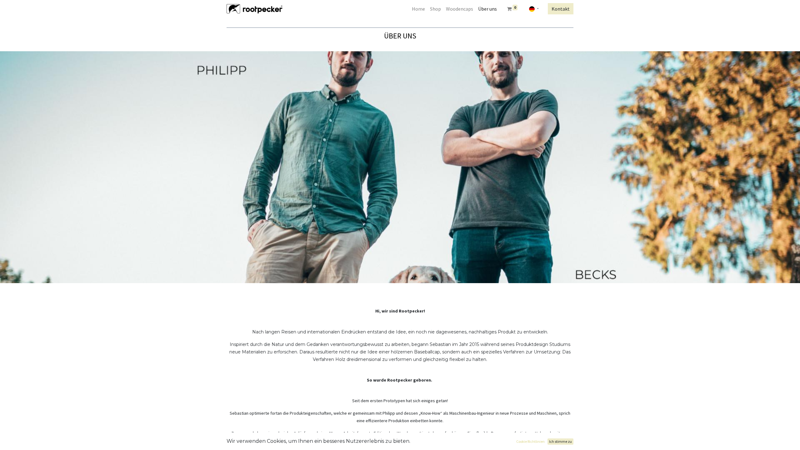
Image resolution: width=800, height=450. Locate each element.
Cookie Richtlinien (530, 441)
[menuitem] (418, 8)
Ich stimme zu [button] (560, 441)
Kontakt (561, 9)
